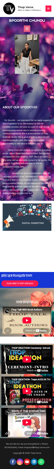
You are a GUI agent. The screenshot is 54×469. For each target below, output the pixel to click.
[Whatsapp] (41, 462)
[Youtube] (27, 462)
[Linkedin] (34, 462)
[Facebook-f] (13, 462)
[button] (19, 283)
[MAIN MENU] (48, 8)
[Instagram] (27, 28)
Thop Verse (25, 7)
